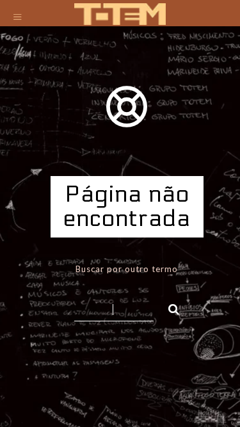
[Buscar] (168, 307)
